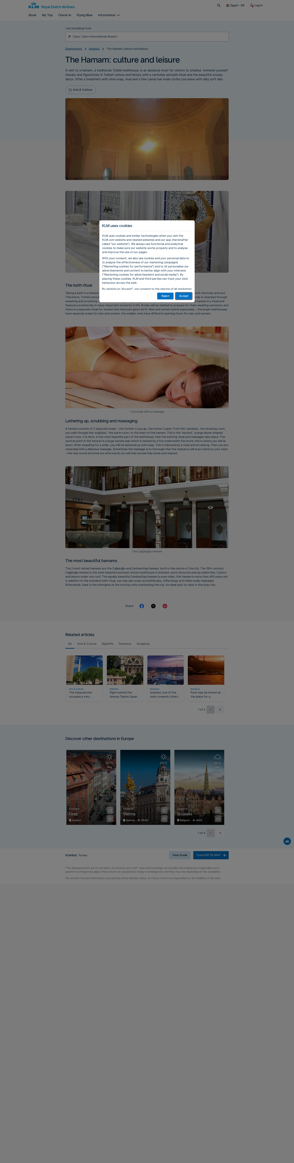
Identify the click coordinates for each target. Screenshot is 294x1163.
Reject (165, 296)
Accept (184, 296)
